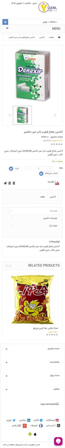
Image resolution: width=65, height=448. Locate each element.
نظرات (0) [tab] (53, 225)
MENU (56, 29)
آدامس (41, 37)
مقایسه (56, 182)
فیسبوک (34, 425)
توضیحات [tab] (53, 210)
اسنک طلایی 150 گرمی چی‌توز (45, 328)
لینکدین (22, 420)
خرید (17, 168)
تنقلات (51, 37)
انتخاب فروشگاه (51, 173)
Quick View (32, 292)
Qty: (61, 168)
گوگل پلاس (16, 425)
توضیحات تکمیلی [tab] (50, 218)
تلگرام (36, 420)
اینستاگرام (50, 420)
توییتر (8, 420)
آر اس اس (50, 425)
